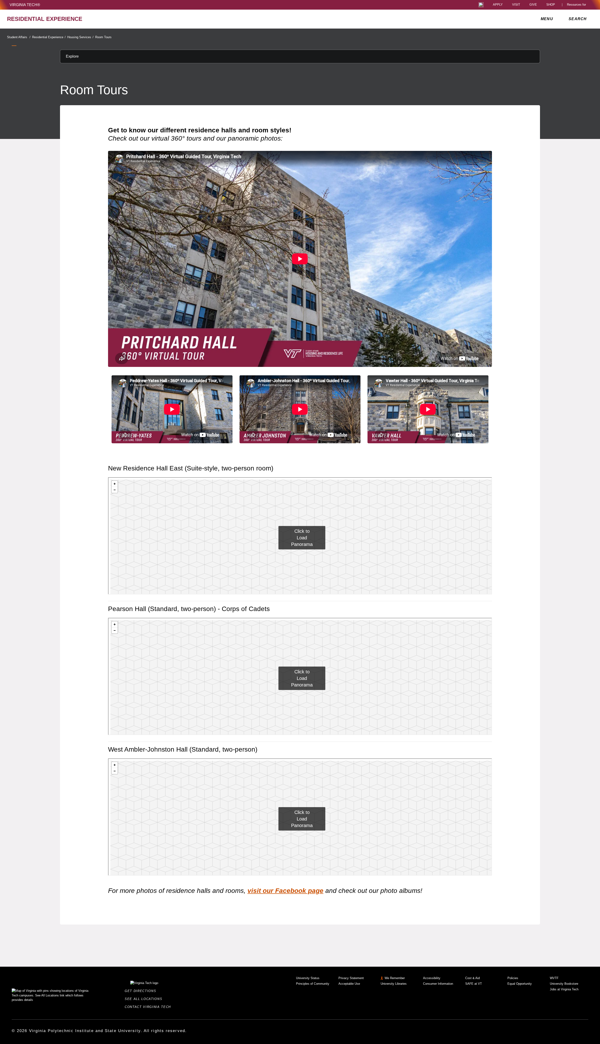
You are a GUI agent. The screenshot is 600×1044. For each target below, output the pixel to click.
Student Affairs (18, 37)
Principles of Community (312, 983)
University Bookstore (564, 983)
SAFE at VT (473, 983)
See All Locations (145, 999)
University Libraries (394, 983)
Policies (512, 978)
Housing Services (80, 37)
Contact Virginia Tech (149, 1007)
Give (533, 4)
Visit (516, 4)
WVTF (554, 978)
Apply (498, 4)
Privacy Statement (351, 978)
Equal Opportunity (519, 983)
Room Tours (103, 37)
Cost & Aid (472, 978)
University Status (307, 978)
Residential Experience (49, 37)
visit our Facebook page (285, 890)
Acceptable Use (349, 983)
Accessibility (431, 978)
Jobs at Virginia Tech (564, 989)
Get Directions (142, 991)
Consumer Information (438, 983)
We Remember (395, 978)
